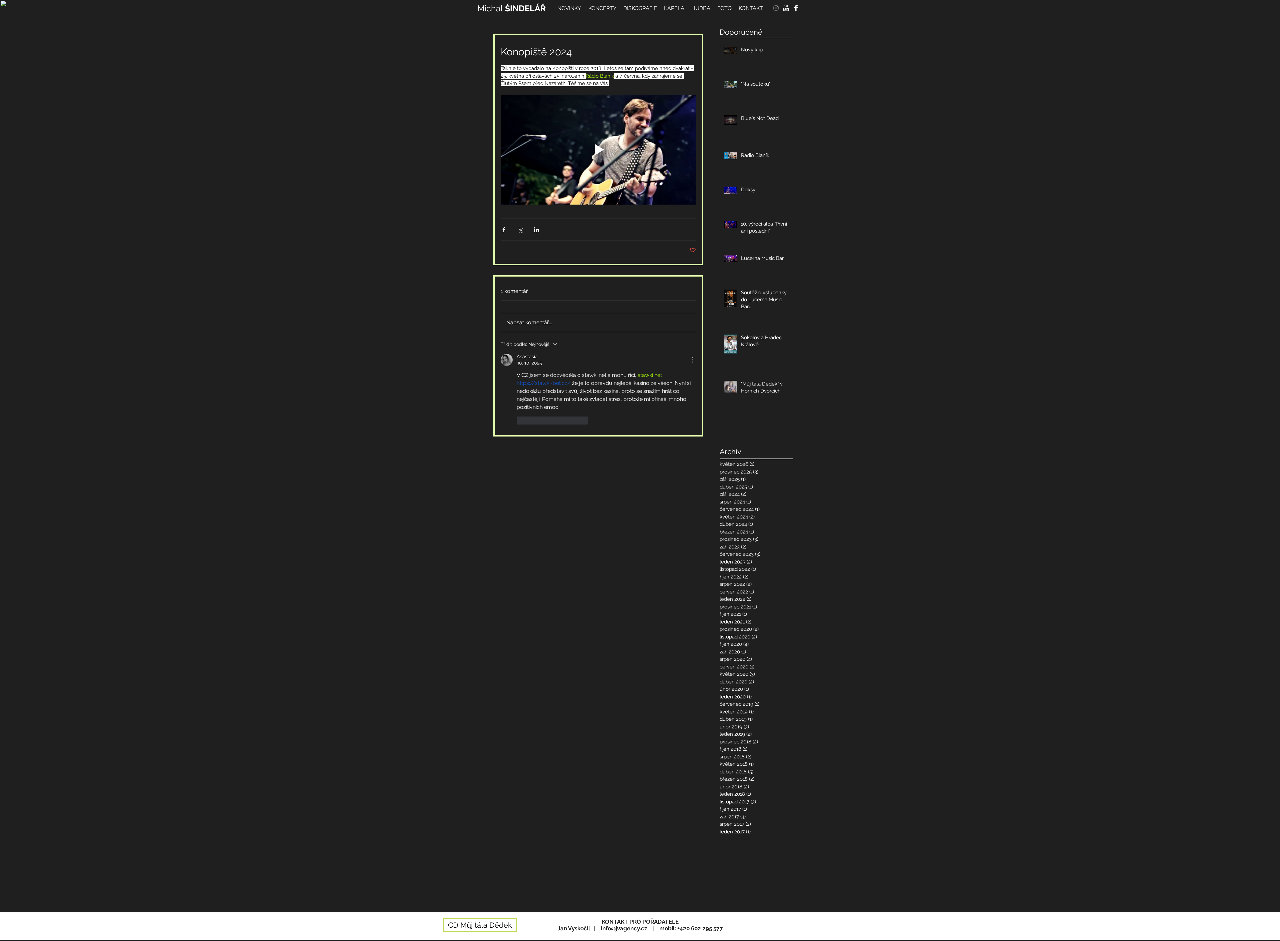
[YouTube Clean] (786, 8)
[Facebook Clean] (796, 8)
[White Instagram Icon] (776, 8)
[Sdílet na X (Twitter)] (520, 230)
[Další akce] (692, 360)
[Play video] (598, 150)
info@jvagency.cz (624, 928)
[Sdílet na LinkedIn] (536, 230)
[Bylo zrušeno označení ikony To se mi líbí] (521, 421)
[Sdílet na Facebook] (504, 230)
